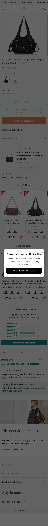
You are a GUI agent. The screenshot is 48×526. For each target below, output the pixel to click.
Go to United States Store (24, 270)
